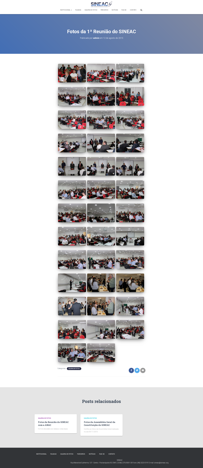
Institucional (65, 10)
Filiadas (78, 10)
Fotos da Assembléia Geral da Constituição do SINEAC (99, 423)
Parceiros (104, 10)
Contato (133, 10)
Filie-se (123, 10)
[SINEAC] (101, 4)
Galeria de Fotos (91, 10)
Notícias (115, 10)
